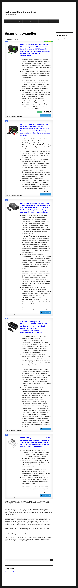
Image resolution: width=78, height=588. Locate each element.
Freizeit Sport (42, 21)
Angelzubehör (32, 21)
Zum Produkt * (46, 115)
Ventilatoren (7, 21)
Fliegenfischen (52, 21)
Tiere (24, 21)
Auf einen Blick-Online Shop (20, 12)
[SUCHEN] (51, 560)
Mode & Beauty (16, 21)
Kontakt (15, 572)
